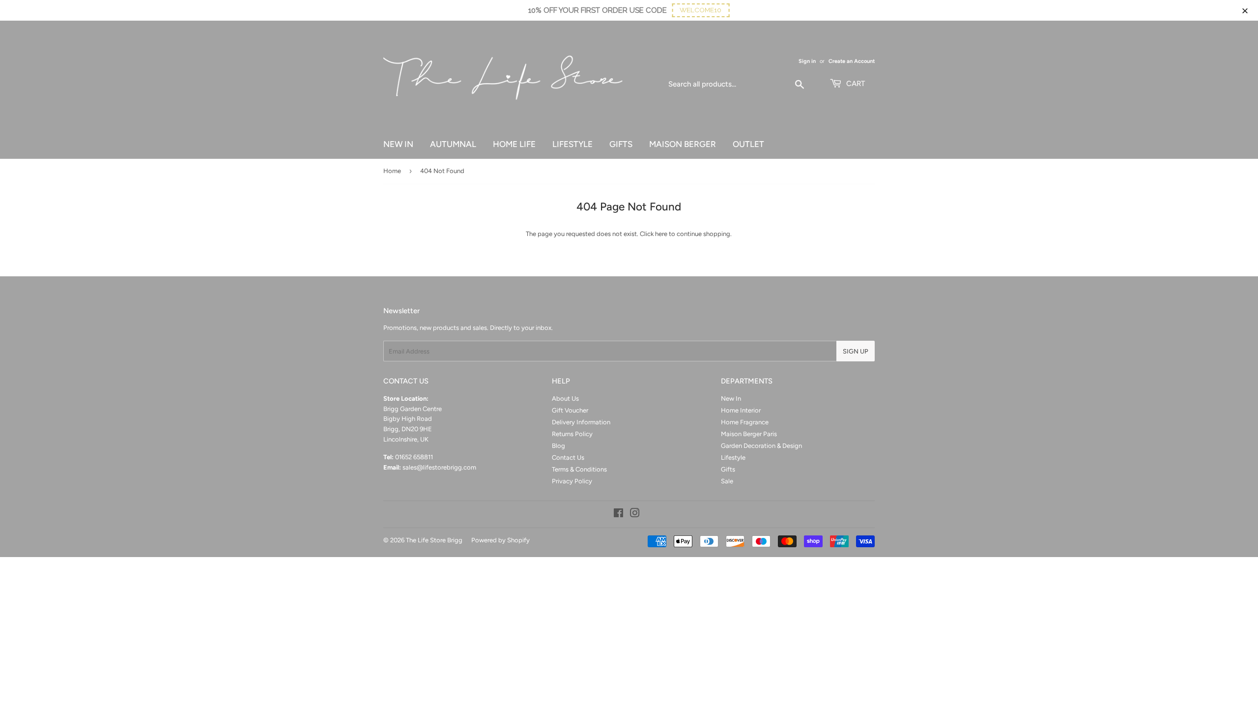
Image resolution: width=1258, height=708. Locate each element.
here (661, 233)
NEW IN (398, 144)
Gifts (728, 469)
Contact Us (568, 457)
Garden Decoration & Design (761, 445)
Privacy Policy (572, 481)
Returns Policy (572, 434)
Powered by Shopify (500, 540)
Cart (854, 83)
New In (731, 398)
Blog (558, 445)
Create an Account (852, 61)
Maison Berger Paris (749, 434)
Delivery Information (581, 422)
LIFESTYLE (572, 144)
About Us (565, 398)
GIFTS (620, 144)
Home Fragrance (745, 422)
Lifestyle (733, 457)
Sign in (807, 61)
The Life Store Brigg (434, 540)
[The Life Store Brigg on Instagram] (635, 514)
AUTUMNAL (453, 144)
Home (392, 171)
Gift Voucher (570, 410)
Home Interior (741, 410)
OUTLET (748, 144)
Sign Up (855, 351)
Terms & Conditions (579, 469)
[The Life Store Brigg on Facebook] (618, 514)
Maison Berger (682, 144)
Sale (727, 481)
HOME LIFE (514, 144)
